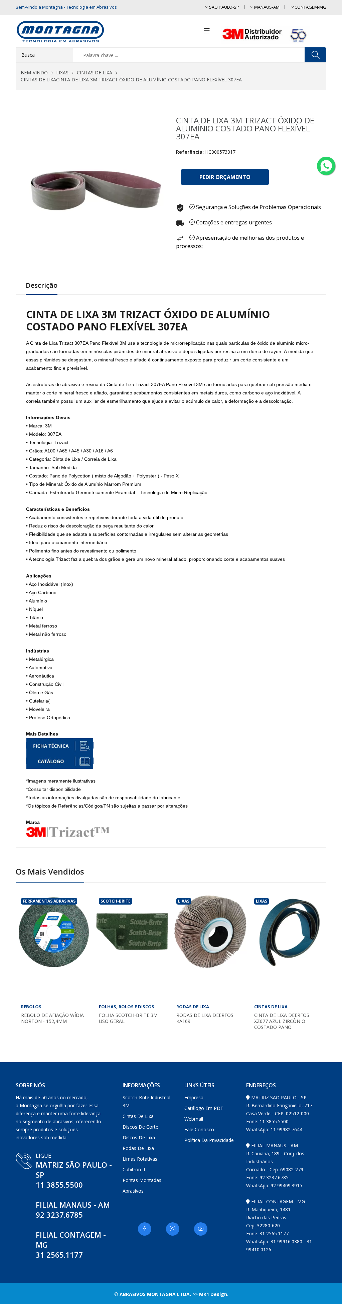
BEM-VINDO (34, 72)
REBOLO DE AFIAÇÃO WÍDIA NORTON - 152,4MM (52, 1018)
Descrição (41, 285)
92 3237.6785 (59, 1215)
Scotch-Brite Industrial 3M (146, 1101)
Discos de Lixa (139, 1137)
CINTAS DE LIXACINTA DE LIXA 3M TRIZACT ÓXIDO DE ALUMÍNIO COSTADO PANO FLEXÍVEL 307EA (131, 79)
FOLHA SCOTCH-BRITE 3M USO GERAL (128, 1018)
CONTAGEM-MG (310, 7)
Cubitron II (134, 1169)
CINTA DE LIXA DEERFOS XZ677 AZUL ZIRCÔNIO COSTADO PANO (281, 1021)
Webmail (193, 1119)
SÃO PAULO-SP (223, 7)
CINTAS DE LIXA (94, 72)
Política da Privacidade (209, 1140)
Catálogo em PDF (203, 1108)
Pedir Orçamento (224, 177)
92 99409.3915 (286, 1185)
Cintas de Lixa (138, 1116)
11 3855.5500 (59, 1185)
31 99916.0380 (286, 1241)
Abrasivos (133, 1191)
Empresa (193, 1097)
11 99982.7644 (286, 1129)
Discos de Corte (140, 1127)
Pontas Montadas (142, 1180)
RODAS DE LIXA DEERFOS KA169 (204, 1018)
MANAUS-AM (266, 7)
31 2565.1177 (59, 1255)
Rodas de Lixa (138, 1148)
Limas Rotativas (140, 1159)
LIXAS (62, 72)
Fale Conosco (199, 1129)
